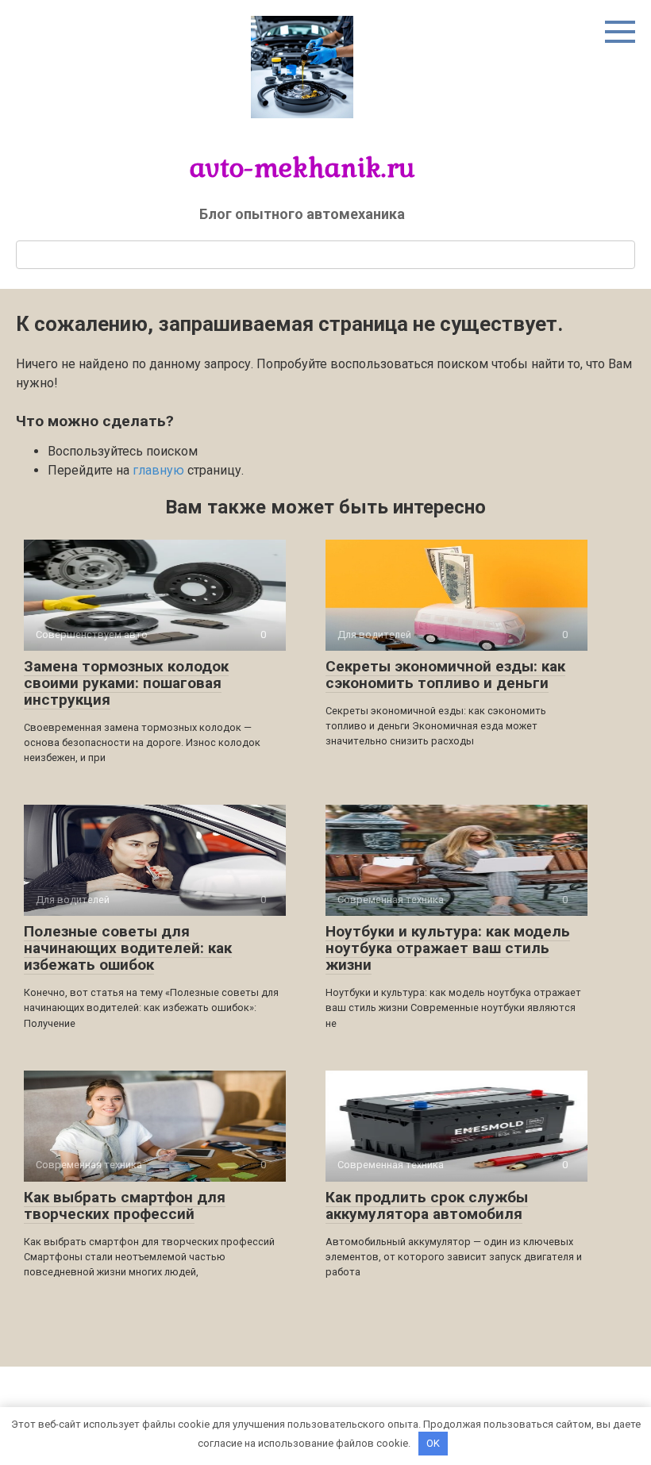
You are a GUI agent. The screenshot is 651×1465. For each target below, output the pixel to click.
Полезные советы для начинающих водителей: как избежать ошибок (128, 948)
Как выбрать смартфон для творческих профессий (124, 1205)
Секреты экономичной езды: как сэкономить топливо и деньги (445, 674)
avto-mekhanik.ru (302, 167)
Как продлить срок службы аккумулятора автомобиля (427, 1205)
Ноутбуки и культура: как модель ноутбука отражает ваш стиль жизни (448, 948)
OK (433, 1443)
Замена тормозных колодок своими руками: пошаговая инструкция (126, 683)
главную (158, 470)
